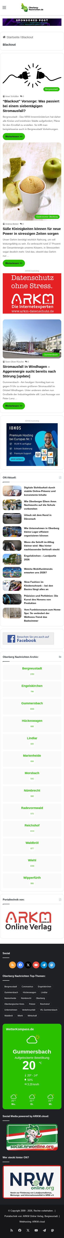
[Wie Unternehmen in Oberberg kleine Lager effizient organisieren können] (12, 531)
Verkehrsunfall (28, 1010)
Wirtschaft (32, 1016)
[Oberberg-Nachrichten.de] (32, 7)
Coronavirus (27, 986)
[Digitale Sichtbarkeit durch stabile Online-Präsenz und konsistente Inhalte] (12, 491)
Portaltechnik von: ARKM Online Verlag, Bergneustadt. (31, 1216)
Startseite (12, 37)
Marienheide (10, 998)
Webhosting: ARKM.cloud (32, 1221)
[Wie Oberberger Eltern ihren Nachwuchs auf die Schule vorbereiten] (12, 504)
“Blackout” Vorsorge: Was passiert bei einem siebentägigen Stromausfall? (31, 106)
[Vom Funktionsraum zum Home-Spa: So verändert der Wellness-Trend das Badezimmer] (12, 613)
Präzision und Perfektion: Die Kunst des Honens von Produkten (41, 599)
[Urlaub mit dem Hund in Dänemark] (12, 518)
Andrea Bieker (12, 224)
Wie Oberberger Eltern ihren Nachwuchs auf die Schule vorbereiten (40, 505)
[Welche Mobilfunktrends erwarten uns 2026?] (12, 572)
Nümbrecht (26, 998)
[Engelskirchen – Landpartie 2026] (12, 559)
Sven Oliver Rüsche (14, 362)
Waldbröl (8, 1016)
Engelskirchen (44, 986)
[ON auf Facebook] (28, 643)
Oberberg (40, 998)
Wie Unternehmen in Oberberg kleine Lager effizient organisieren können (41, 532)
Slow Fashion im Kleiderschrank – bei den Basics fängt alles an (38, 586)
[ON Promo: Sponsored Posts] (32, 22)
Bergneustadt (10, 986)
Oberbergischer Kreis (14, 1004)
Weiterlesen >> (13, 136)
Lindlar (44, 992)
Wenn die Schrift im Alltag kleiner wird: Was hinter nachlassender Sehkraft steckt (42, 546)
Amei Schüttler (12, 96)
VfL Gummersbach (48, 1010)
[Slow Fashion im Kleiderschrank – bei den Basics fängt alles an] (12, 585)
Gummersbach (11, 992)
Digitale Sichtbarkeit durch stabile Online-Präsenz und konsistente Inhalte (40, 491)
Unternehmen (10, 1010)
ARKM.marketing (32, 271)
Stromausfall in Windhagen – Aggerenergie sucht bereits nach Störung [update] (29, 371)
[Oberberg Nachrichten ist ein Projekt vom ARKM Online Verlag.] (28, 933)
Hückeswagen (29, 992)
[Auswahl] (4, 9)
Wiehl (20, 1016)
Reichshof (44, 1004)
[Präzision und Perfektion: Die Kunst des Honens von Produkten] (12, 599)
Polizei (32, 1004)
